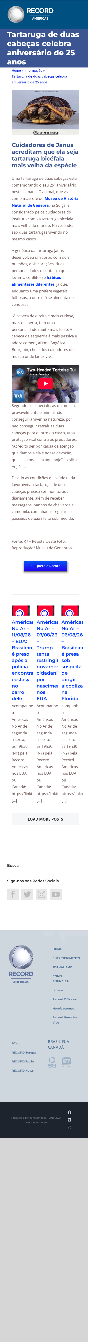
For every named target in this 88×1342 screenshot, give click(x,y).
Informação (33, 70)
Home (16, 70)
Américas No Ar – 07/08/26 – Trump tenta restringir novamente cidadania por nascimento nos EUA (51, 660)
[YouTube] (56, 894)
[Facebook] (13, 894)
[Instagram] (41, 894)
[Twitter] (27, 894)
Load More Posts (45, 819)
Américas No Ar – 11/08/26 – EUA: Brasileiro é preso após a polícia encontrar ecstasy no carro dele (23, 660)
